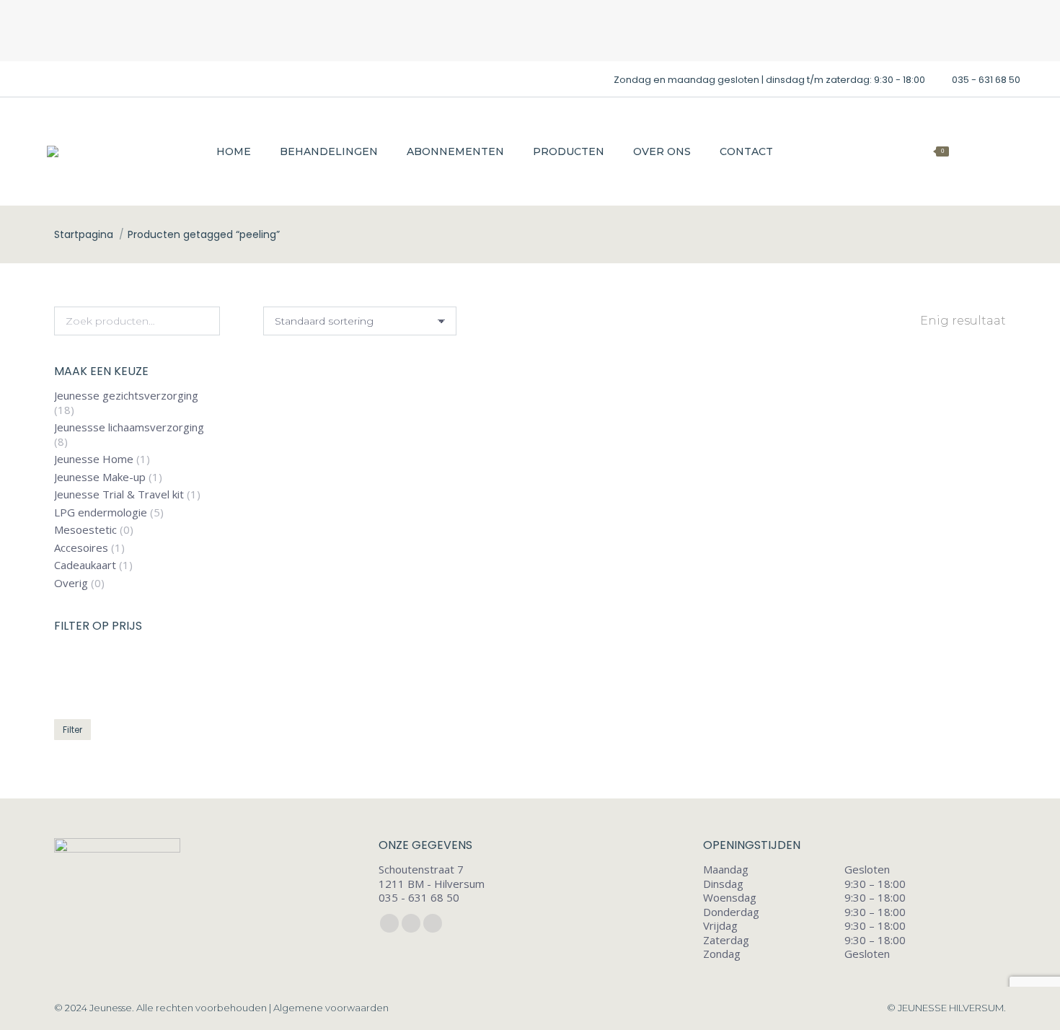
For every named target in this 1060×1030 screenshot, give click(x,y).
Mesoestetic (85, 530)
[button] (477, 572)
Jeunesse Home (93, 460)
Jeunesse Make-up (100, 477)
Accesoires (81, 548)
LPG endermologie (100, 512)
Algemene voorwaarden (331, 1007)
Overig (71, 583)
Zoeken (205, 321)
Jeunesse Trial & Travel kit (119, 495)
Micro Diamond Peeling (379, 612)
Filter (72, 730)
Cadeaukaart (85, 566)
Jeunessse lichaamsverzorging (129, 428)
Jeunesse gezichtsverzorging (126, 396)
